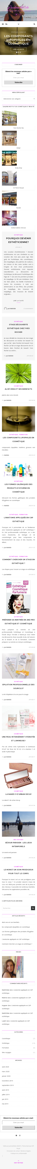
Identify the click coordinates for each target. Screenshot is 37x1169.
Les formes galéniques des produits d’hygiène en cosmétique (18, 488)
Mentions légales (26, 1151)
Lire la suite (18, 301)
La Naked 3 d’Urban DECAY (19, 794)
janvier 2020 (6, 1076)
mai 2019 (5, 1104)
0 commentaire (28, 308)
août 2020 (5, 1067)
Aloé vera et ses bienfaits (18, 389)
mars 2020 (5, 1071)
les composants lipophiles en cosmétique (18, 39)
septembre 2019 (8, 1085)
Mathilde (6, 455)
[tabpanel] (18, 41)
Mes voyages (18, 839)
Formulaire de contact (13, 1151)
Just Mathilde (11, 308)
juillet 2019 (5, 1094)
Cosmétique (18, 386)
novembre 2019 (7, 1081)
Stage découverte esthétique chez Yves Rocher (18, 328)
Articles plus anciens (12, 901)
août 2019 (5, 1090)
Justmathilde (18, 7)
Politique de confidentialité (19, 1153)
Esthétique (14, 32)
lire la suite (18, 49)
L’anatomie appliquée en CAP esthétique (15, 939)
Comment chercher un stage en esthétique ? (17, 944)
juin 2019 (5, 1099)
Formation (22, 32)
